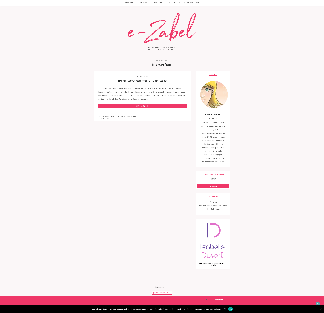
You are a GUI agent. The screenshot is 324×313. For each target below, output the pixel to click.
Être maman (130, 3)
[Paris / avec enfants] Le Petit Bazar (142, 81)
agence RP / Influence (211, 263)
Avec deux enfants (161, 3)
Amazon (213, 202)
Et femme (144, 3)
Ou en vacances (191, 3)
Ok (230, 309)
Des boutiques (130, 116)
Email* (213, 179)
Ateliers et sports (115, 116)
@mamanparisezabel (162, 293)
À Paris (177, 3)
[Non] (321, 309)
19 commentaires (103, 118)
